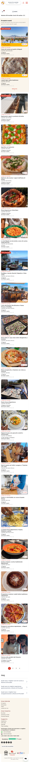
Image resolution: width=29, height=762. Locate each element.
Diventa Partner (5, 716)
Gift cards (3, 722)
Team (2, 706)
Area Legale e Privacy (14, 759)
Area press (3, 705)
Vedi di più (14, 88)
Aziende (3, 724)
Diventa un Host (5, 714)
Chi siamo (3, 703)
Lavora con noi (4, 708)
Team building (4, 726)
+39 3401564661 (7, 732)
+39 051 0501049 (7, 734)
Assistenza (3, 721)
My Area (3, 713)
